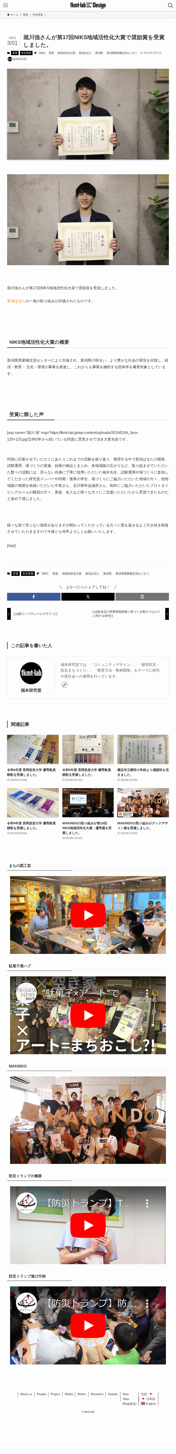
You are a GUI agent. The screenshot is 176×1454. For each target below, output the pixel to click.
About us (26, 1394)
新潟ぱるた (85, 53)
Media (69, 1394)
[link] (65, 685)
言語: (145, 1394)
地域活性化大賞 (66, 53)
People (41, 1394)
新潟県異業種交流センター (122, 53)
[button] (33, 597)
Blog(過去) (129, 1403)
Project (55, 1394)
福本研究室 (31, 690)
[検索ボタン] (170, 5)
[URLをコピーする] (142, 597)
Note (126, 1394)
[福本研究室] (88, 5)
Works (81, 1394)
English (150, 1403)
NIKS (42, 53)
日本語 (150, 1399)
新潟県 (99, 53)
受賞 (14, 53)
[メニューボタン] (5, 5)
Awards (113, 1394)
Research (97, 1394)
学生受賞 (26, 53)
